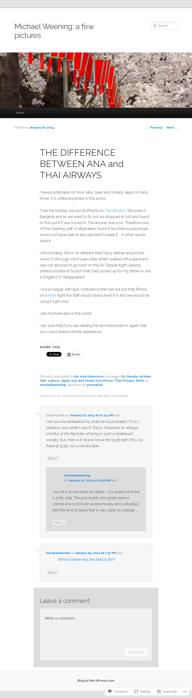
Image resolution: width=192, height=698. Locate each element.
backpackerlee (58, 553)
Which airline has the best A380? (86, 559)
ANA (52, 295)
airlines (145, 376)
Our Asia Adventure (89, 376)
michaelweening (53, 385)
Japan (65, 380)
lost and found (82, 380)
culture (53, 380)
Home (20, 112)
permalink (95, 385)
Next (172, 127)
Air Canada (129, 376)
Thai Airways (115, 210)
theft (140, 380)
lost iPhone (104, 380)
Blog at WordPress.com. (96, 680)
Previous (155, 127)
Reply (52, 458)
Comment (136, 652)
